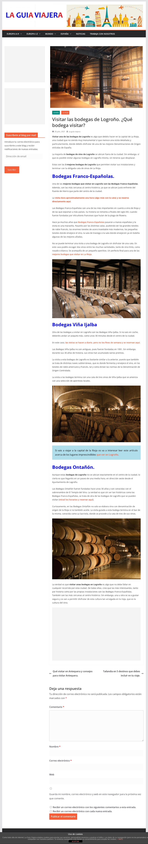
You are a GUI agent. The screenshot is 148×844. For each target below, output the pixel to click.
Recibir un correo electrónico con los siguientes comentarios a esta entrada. (94, 807)
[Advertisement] (96, 634)
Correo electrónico (60, 760)
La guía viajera (74, 131)
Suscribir (12, 169)
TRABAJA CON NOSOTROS (102, 33)
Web (51, 774)
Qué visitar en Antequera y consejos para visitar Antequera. (72, 673)
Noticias (80, 33)
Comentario (56, 707)
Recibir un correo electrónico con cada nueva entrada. (82, 811)
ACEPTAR (75, 841)
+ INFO (120, 839)
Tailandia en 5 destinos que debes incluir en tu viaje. (121, 673)
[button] (20, 34)
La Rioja (65, 113)
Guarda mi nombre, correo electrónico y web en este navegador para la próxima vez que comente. (95, 796)
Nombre (54, 746)
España (65, 33)
